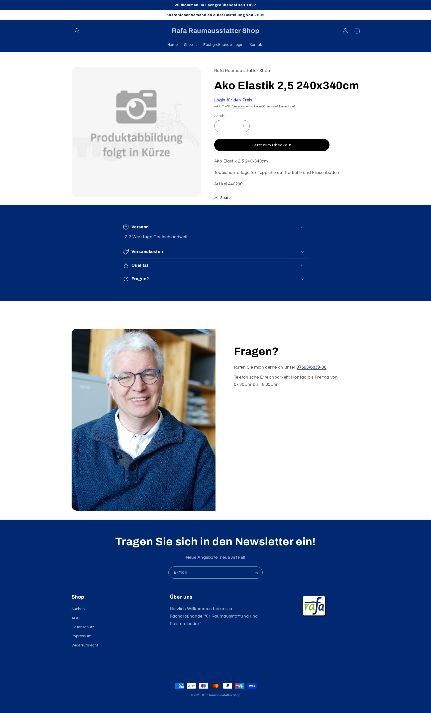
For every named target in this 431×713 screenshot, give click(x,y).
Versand (238, 106)
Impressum (82, 636)
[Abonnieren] (256, 572)
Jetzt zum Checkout (272, 145)
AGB (76, 618)
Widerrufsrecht (85, 645)
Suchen (78, 609)
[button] (77, 31)
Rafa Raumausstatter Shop (221, 695)
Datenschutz (83, 627)
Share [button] (225, 198)
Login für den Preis (233, 100)
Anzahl (219, 116)
